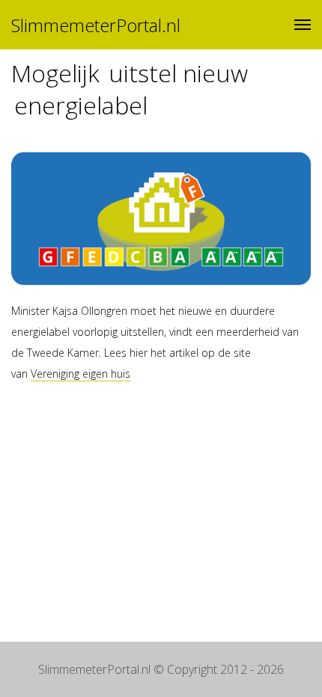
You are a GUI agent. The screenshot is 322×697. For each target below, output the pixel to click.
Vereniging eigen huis (80, 373)
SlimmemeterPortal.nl (95, 25)
